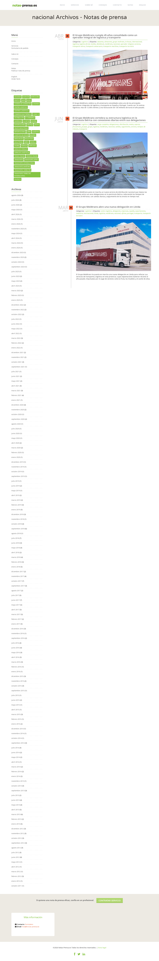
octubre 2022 (16, 314)
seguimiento (125, 127)
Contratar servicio (110, 900)
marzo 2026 (15, 219)
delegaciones (114, 124)
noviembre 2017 (17, 576)
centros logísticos (21, 111)
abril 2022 (15, 333)
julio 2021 (15, 371)
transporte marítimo (22, 166)
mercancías (18, 139)
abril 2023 (15, 286)
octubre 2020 (16, 414)
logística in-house (21, 135)
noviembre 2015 (17, 681)
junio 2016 (15, 648)
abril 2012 (15, 867)
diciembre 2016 (17, 629)
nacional (116, 44)
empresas (17, 121)
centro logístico (20, 107)
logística (35, 132)
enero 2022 (15, 348)
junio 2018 (15, 543)
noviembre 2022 (17, 309)
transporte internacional (24, 163)
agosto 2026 (16, 195)
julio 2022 (15, 319)
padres (17, 146)
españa (33, 121)
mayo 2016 (15, 652)
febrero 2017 (16, 619)
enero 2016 (15, 671)
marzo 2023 (15, 290)
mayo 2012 (15, 862)
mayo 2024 (15, 233)
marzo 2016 (15, 662)
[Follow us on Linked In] (84, 955)
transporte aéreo (31, 160)
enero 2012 (15, 881)
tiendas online (31, 156)
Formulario (29, 924)
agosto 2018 (16, 533)
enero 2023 (15, 300)
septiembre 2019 (18, 476)
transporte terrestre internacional (22, 174)
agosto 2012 (16, 848)
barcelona (35, 97)
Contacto (117, 5)
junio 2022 (15, 324)
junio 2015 (15, 700)
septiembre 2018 (18, 529)
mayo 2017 (15, 605)
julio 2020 (15, 429)
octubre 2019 (16, 471)
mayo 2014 (15, 757)
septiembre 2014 (18, 743)
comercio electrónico (22, 114)
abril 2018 (15, 552)
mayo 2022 (15, 329)
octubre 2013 (16, 786)
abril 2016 (15, 657)
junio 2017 (15, 600)
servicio (134, 127)
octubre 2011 (16, 886)
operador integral (127, 44)
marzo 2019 (15, 500)
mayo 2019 (15, 490)
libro (29, 132)
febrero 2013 (16, 819)
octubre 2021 (16, 362)
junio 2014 (15, 752)
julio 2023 (15, 271)
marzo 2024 (15, 243)
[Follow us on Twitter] (79, 955)
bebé (23, 100)
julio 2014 (15, 748)
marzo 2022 (15, 338)
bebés (29, 100)
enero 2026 (15, 224)
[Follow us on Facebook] (74, 955)
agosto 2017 (16, 590)
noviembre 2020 (17, 409)
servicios (137, 44)
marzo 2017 (15, 614)
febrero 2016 (16, 667)
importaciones (19, 132)
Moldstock (29, 139)
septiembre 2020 (18, 419)
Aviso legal (102, 947)
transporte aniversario (94, 46)
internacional (137, 42)
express (137, 124)
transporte (18, 160)
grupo (36, 125)
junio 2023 (15, 276)
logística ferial (85, 44)
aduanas (17, 97)
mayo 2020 (15, 438)
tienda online (19, 156)
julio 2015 (15, 695)
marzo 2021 (15, 390)
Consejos (103, 5)
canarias (36, 104)
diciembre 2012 (17, 829)
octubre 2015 (16, 686)
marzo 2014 (15, 767)
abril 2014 (15, 762)
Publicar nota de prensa (20, 71)
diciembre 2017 (17, 571)
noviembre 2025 (17, 229)
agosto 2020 (16, 424)
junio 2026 (15, 205)
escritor (26, 121)
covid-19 (36, 114)
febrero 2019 (16, 505)
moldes (93, 44)
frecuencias (77, 127)
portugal (32, 146)
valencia (17, 179)
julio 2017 (15, 595)
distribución (19, 118)
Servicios (75, 5)
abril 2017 (15, 609)
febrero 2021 (16, 395)
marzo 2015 (15, 714)
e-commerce (30, 118)
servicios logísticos (21, 153)
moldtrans (18, 142)
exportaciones (19, 125)
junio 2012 (15, 857)
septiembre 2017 (18, 586)
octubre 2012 (16, 838)
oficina (123, 213)
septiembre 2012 (18, 843)
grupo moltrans (118, 42)
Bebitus (17, 100)
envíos (131, 124)
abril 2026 (15, 214)
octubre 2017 (16, 581)
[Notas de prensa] (24, 5)
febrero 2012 (16, 876)
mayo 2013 (15, 805)
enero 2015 (15, 724)
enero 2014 (15, 776)
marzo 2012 (15, 871)
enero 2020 (15, 457)
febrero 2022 (16, 343)
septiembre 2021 (18, 367)
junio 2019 (15, 486)
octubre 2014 (16, 738)
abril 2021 (15, 386)
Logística (84, 42)
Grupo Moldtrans (21, 128)
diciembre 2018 (17, 514)
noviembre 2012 (17, 833)
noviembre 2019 (17, 467)
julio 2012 (15, 852)
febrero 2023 (16, 295)
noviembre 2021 (17, 357)
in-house (128, 42)
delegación (117, 211)
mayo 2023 (15, 281)
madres (33, 135)
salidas (118, 127)
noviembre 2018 (17, 519)
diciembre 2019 (17, 462)
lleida (96, 213)
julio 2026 (15, 200)
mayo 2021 (15, 381)
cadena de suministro (22, 104)
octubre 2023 (16, 262)
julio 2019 (15, 481)
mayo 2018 (15, 548)
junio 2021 (15, 376)
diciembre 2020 (17, 405)
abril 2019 (15, 495)
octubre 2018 (16, 524)
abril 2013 (15, 809)
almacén (26, 97)
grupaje (30, 125)
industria (79, 213)
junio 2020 (15, 433)
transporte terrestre (22, 170)
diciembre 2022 (17, 305)
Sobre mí (89, 5)
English (142, 5)
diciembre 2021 (17, 352)
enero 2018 (15, 567)
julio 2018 (15, 538)
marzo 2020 (15, 448)
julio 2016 (15, 643)
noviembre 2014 (17, 733)
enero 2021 (15, 400)
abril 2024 (15, 238)
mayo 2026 (15, 209)
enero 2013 (15, 824)
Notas (130, 5)
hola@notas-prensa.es (30, 927)
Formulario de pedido (19, 48)
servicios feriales (20, 149)
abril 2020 (15, 443)
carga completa (103, 124)
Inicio (62, 5)
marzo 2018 (15, 557)
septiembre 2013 (18, 790)
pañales (24, 146)
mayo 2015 (15, 705)
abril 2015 (15, 709)
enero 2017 (15, 624)
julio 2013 (15, 795)
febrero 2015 (16, 719)
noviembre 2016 (17, 633)
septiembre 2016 (18, 638)
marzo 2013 (15, 814)
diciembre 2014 (17, 729)
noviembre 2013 (17, 781)
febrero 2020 (16, 452)
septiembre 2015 (18, 690)
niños (26, 142)
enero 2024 (15, 248)
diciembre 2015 (17, 676)
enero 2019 (15, 509)
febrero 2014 (16, 771)
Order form (15, 79)
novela (33, 142)
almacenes (108, 42)
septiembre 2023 (18, 267)
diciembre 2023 (17, 252)
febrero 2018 (16, 562)
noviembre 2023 (17, 257)
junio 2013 (15, 800)
